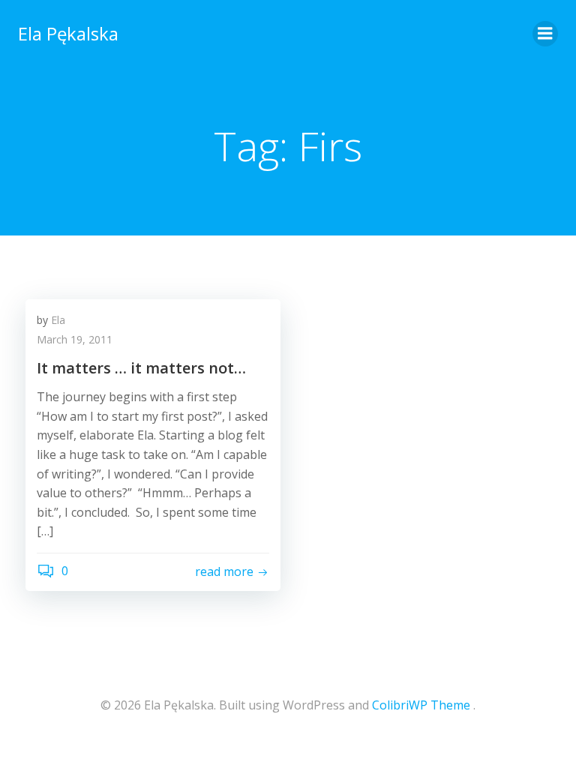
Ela (58, 320)
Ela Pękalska (68, 33)
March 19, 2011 (74, 339)
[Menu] (545, 33)
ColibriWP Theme (421, 705)
